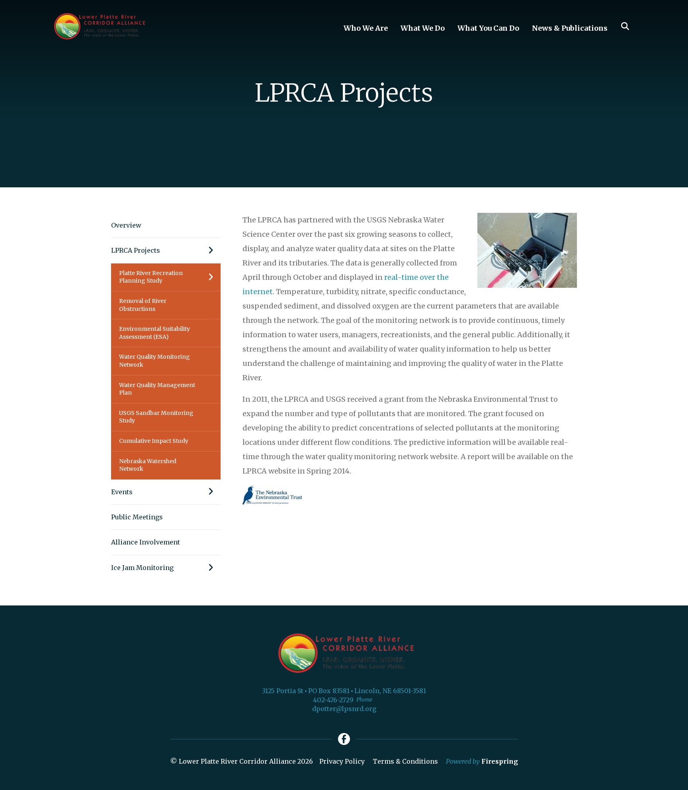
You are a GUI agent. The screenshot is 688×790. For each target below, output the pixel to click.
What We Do (423, 28)
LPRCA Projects (135, 250)
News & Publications (570, 28)
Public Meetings (137, 517)
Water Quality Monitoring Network (154, 360)
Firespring (499, 761)
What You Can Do (488, 28)
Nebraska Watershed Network (147, 465)
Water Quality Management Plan (157, 389)
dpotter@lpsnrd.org (344, 709)
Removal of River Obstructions (142, 304)
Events (122, 492)
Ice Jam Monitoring (142, 568)
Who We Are (366, 28)
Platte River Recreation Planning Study (151, 277)
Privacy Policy (342, 761)
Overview (126, 225)
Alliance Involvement (145, 542)
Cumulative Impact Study (153, 440)
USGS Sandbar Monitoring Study (156, 416)
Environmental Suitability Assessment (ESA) (154, 332)
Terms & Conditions (405, 761)
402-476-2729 (333, 700)
